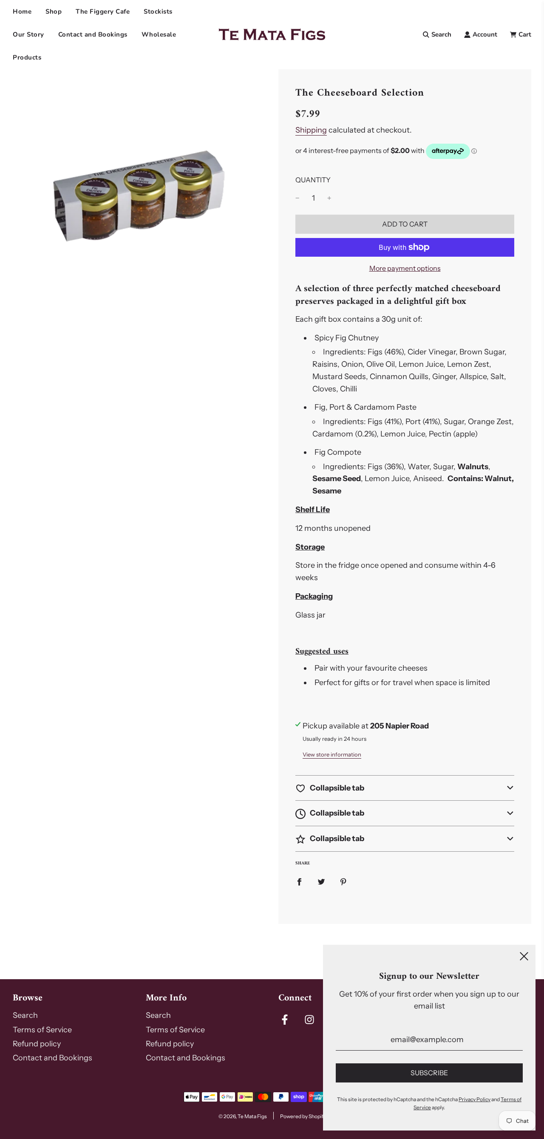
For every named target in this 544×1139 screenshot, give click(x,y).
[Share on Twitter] (321, 881)
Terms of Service (42, 1029)
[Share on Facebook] (299, 881)
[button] (404, 788)
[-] (297, 198)
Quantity (313, 180)
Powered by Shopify (303, 1116)
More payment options (405, 268)
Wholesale (159, 34)
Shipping (311, 130)
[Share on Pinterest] (343, 881)
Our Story (28, 34)
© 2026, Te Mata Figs (242, 1116)
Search (25, 1015)
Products (27, 57)
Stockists (158, 11)
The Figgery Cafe (103, 11)
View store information (332, 754)
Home (22, 11)
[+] (329, 198)
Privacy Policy (474, 1099)
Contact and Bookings (93, 34)
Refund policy (37, 1043)
